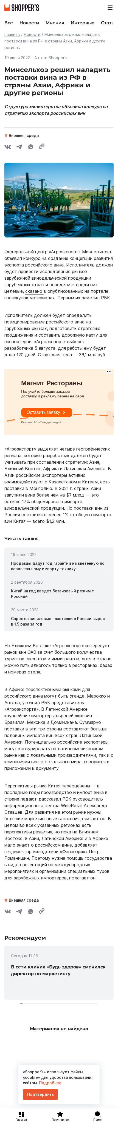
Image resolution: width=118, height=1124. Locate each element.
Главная (12, 34)
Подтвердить (40, 1094)
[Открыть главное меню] (110, 7)
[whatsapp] (30, 148)
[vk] (7, 148)
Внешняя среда (24, 135)
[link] (59, 566)
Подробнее (49, 1082)
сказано (34, 291)
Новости (32, 34)
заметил (91, 297)
